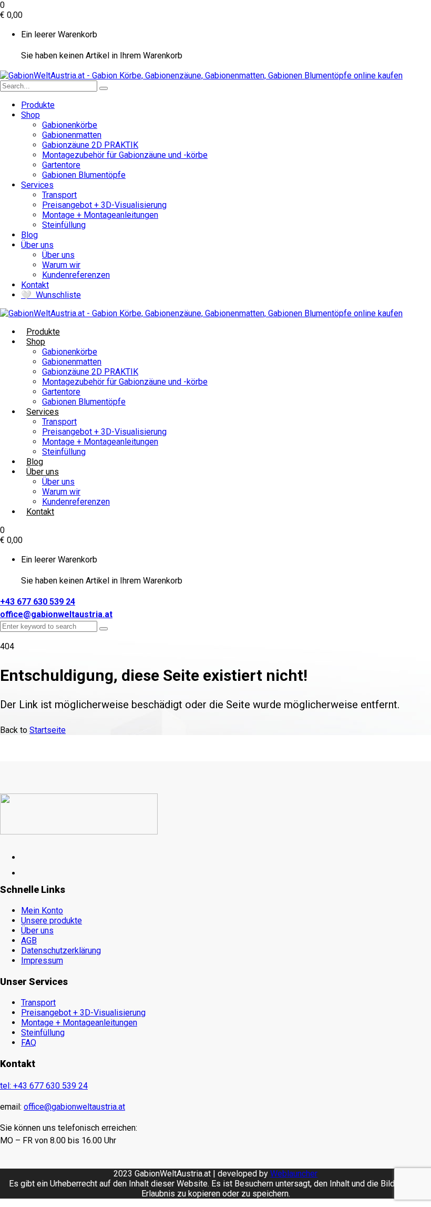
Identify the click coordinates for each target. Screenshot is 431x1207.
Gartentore (61, 165)
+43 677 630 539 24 (37, 602)
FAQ (28, 1043)
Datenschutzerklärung (61, 950)
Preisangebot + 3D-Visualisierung (104, 205)
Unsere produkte (51, 921)
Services (37, 185)
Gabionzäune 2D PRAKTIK (90, 145)
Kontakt (35, 285)
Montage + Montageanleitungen (100, 215)
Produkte (38, 105)
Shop (30, 115)
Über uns (37, 245)
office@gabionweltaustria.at (56, 614)
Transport (59, 195)
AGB (29, 941)
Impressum (42, 960)
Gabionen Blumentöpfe (84, 175)
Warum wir (61, 265)
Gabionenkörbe (69, 125)
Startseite (47, 730)
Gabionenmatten (71, 135)
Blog (29, 235)
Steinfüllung (64, 225)
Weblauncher (293, 1174)
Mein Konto (42, 911)
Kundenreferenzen (76, 275)
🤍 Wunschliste (51, 295)
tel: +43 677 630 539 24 (44, 1086)
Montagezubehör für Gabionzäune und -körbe (125, 155)
